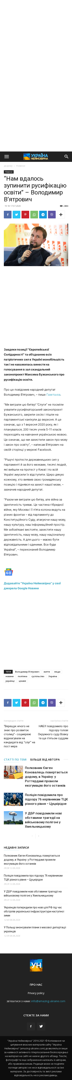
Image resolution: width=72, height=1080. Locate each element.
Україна (53, 676)
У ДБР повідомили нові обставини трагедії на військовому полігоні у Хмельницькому (33, 893)
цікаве (22, 680)
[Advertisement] (36, 38)
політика (22, 676)
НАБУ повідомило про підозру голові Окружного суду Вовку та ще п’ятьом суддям (53, 732)
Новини (20, 165)
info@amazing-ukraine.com (48, 1001)
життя (47, 671)
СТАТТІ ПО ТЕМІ (15, 759)
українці (10, 680)
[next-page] (38, 836)
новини (10, 676)
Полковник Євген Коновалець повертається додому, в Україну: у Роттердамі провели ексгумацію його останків (46, 776)
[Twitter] (16, 214)
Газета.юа (53, 394)
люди (57, 671)
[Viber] (52, 214)
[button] (6, 156)
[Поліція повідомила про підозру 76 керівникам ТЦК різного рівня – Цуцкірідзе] (13, 799)
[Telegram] (43, 214)
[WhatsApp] (34, 214)
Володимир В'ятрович (27, 671)
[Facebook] (8, 214)
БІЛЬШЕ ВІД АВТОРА (45, 759)
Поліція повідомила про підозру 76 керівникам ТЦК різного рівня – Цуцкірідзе (46, 799)
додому (8, 165)
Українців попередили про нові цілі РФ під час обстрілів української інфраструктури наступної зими (34, 911)
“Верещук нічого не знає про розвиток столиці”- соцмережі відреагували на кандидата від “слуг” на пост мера (19, 736)
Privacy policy (36, 993)
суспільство (37, 676)
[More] (61, 214)
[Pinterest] (25, 214)
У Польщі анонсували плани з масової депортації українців (35, 929)
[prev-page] (32, 836)
